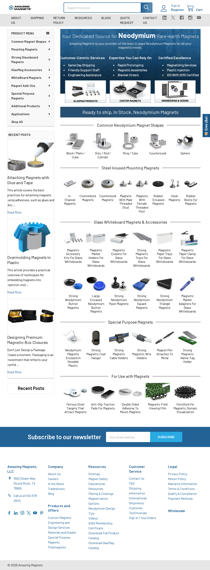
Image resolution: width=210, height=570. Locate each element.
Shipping (37, 18)
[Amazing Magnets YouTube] (35, 513)
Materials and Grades (62, 532)
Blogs (106, 18)
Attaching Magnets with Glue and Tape (28, 180)
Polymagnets (57, 547)
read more (14, 212)
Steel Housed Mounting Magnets (130, 167)
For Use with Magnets (130, 376)
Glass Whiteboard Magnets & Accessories (130, 221)
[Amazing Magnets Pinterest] (42, 513)
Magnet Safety (98, 479)
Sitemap (94, 474)
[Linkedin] (164, 17)
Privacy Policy (177, 474)
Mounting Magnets (24, 49)
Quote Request (127, 20)
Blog (51, 493)
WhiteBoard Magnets (26, 77)
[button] (85, 91)
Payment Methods (180, 498)
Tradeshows (56, 489)
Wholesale (176, 510)
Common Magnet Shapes (28, 41)
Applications (20, 114)
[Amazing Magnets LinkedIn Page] (16, 513)
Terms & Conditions (181, 489)
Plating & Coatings (101, 493)
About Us (16, 20)
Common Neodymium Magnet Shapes (130, 125)
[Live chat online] (206, 125)
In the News (56, 484)
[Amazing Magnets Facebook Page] (9, 513)
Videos (93, 518)
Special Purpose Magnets (22, 96)
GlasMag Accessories (26, 70)
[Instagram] (190, 17)
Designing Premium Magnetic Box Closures (27, 340)
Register (177, 9)
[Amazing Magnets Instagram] (22, 513)
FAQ (132, 483)
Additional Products (25, 106)
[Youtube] (199, 17)
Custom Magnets (59, 517)
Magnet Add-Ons (23, 85)
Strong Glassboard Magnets (24, 59)
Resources (83, 18)
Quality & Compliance (182, 493)
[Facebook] (181, 17)
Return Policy (59, 20)
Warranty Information (182, 484)
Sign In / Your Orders (142, 518)
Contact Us (150, 20)
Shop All (17, 122)
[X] (173, 17)
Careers (53, 479)
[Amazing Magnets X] (29, 513)
